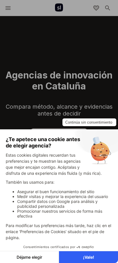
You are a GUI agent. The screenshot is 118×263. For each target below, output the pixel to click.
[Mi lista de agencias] (96, 8)
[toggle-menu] (8, 8)
